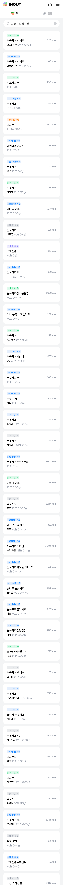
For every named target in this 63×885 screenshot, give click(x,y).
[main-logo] (12, 4)
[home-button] (50, 4)
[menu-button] (58, 4)
